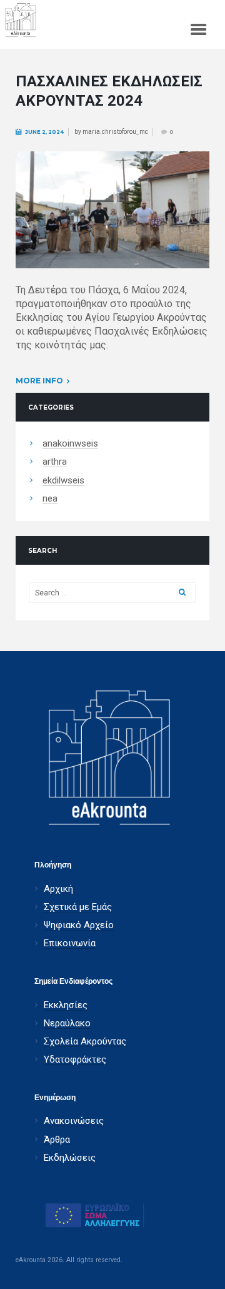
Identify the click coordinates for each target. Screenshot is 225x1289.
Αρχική (58, 889)
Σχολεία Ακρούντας (85, 1041)
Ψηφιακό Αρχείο (79, 925)
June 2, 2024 (44, 132)
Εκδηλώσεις (70, 1158)
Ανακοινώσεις (74, 1121)
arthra (54, 462)
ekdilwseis (63, 480)
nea (50, 498)
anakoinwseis (70, 443)
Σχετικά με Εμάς (78, 907)
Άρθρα (57, 1140)
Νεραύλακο (67, 1023)
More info (39, 380)
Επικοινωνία (70, 943)
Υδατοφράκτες (75, 1059)
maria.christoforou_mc (115, 131)
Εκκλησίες (66, 1005)
